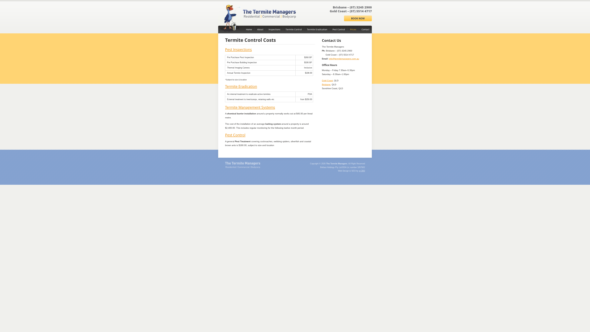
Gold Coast (327, 80)
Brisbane (326, 84)
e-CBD (362, 171)
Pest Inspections (238, 49)
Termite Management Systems (250, 107)
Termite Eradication (317, 29)
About (260, 29)
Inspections (274, 29)
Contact (365, 29)
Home (249, 29)
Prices (353, 29)
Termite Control (294, 29)
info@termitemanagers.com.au (344, 58)
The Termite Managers (242, 165)
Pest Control (338, 29)
